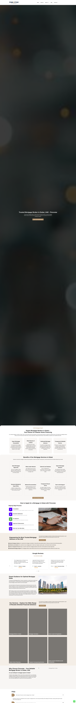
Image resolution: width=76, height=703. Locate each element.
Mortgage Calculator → (34, 634)
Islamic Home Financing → (15, 662)
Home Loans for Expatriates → (56, 634)
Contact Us (55, 2)
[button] (10, 566)
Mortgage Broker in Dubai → (15, 634)
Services (46, 2)
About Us (42, 2)
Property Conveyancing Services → (37, 662)
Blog (51, 2)
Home (38, 2)
